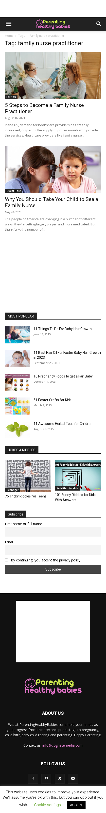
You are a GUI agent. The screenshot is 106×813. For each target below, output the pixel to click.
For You (11, 97)
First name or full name (23, 523)
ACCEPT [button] (76, 805)
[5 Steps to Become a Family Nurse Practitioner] (53, 75)
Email (9, 541)
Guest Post (13, 191)
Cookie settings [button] (47, 804)
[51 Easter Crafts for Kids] (17, 406)
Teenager (12, 490)
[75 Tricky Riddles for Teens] (28, 476)
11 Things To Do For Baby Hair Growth (63, 329)
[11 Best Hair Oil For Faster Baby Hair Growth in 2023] (17, 358)
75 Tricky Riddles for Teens (26, 496)
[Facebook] (33, 779)
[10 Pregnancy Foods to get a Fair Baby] (17, 382)
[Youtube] (73, 779)
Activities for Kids (67, 488)
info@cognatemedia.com (62, 745)
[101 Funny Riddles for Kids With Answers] (78, 475)
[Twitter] (60, 779)
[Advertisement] (53, 8)
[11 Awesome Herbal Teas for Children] (17, 429)
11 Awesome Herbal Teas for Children (63, 424)
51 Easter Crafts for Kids (52, 400)
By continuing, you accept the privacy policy (45, 560)
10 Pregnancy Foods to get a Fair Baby (63, 376)
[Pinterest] (46, 779)
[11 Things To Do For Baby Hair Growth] (17, 334)
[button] (8, 24)
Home (9, 36)
